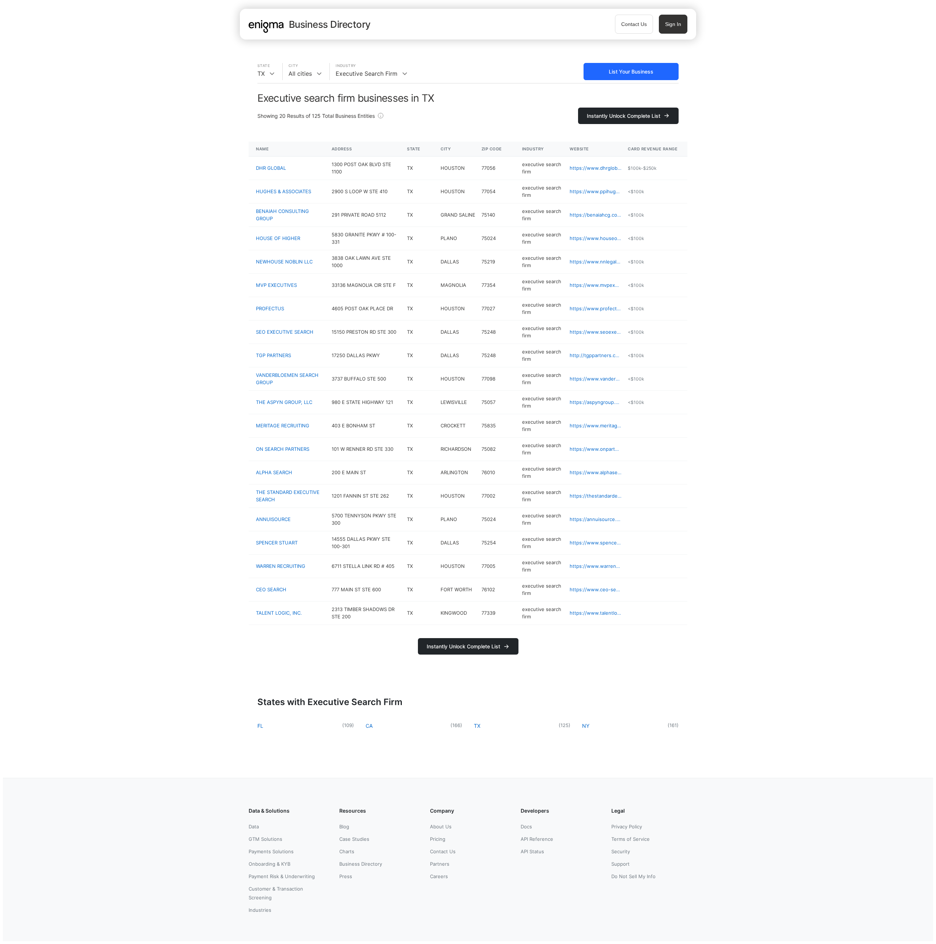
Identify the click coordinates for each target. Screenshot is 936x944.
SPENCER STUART (277, 543)
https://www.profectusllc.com (596, 308)
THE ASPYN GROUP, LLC (284, 402)
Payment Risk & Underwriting (282, 876)
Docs (526, 826)
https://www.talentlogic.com (596, 613)
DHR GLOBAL (271, 168)
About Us (441, 826)
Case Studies (354, 839)
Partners (439, 864)
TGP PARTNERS (273, 355)
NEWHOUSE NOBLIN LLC (284, 262)
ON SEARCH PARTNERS (282, 449)
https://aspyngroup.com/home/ (596, 402)
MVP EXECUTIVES (276, 285)
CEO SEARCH (271, 589)
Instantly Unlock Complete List (623, 116)
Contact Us (634, 24)
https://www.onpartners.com (596, 449)
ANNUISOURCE (273, 519)
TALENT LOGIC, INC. (279, 613)
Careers (439, 876)
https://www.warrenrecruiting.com (596, 566)
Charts (346, 851)
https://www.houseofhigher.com (596, 238)
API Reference (537, 839)
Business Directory (360, 864)
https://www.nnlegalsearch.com (596, 262)
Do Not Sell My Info (633, 876)
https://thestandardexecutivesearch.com (596, 496)
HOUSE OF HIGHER (278, 238)
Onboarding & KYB (269, 864)
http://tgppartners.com (596, 355)
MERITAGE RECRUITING (282, 425)
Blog (344, 826)
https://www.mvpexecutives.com (596, 285)
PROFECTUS (270, 308)
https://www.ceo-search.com (596, 589)
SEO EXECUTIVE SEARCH (284, 332)
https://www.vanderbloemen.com (596, 379)
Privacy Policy (626, 826)
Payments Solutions (271, 851)
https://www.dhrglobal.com (596, 168)
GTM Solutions (265, 839)
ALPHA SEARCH (274, 472)
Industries (260, 910)
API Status (532, 851)
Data (254, 826)
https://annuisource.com (596, 519)
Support (620, 864)
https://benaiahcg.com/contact (596, 215)
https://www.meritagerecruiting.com (596, 425)
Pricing (437, 839)
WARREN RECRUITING (280, 566)
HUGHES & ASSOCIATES (283, 191)
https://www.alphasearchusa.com (596, 472)
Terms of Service (630, 839)
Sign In (673, 24)
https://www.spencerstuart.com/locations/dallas (596, 543)
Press (345, 876)
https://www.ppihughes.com (596, 191)
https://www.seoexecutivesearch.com (596, 332)
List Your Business (631, 71)
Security (620, 851)
